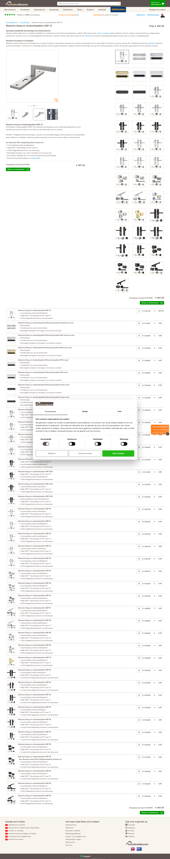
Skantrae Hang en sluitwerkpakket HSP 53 (34, 583)
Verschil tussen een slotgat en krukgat (22, 833)
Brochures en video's (16, 839)
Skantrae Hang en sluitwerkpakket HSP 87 (34, 732)
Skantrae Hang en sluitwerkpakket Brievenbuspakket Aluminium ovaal (45, 323)
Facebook (131, 825)
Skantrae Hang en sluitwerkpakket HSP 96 (34, 796)
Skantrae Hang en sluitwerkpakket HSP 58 (34, 620)
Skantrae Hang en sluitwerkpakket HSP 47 (34, 310)
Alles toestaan (118, 453)
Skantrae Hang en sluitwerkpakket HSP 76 (34, 657)
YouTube (131, 831)
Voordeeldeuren (12, 22)
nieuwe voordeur (103, 33)
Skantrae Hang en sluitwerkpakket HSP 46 (34, 558)
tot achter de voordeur (106, 15)
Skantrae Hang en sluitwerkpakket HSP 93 (34, 757)
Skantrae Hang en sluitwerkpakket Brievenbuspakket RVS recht (43, 372)
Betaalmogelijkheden (73, 833)
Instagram (131, 828)
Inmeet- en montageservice (76, 836)
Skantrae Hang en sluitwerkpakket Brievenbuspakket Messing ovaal (45, 347)
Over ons (69, 845)
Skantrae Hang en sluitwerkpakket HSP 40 (34, 509)
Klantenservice (153, 15)
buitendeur (151, 43)
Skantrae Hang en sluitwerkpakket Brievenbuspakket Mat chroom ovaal (46, 335)
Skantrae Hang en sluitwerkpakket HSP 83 (34, 707)
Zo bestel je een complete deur (19, 836)
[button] (28, 106)
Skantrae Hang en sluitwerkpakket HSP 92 (34, 744)
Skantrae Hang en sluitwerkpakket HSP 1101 (35, 471)
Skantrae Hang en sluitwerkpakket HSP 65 (34, 633)
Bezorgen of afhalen (73, 831)
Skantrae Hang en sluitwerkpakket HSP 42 (34, 533)
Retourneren (70, 842)
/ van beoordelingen (28, 15)
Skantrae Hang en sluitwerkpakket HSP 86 (34, 719)
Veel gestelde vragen (73, 839)
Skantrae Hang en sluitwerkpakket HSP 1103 (35, 496)
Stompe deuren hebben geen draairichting (23, 828)
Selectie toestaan (85, 453)
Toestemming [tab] (50, 412)
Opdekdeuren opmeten (16, 825)
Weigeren (52, 453)
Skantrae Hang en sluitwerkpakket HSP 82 (34, 695)
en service (69, 15)
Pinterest (131, 833)
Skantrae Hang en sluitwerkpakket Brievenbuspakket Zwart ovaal (43, 385)
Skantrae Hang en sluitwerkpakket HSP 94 (34, 771)
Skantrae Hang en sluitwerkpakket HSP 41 (34, 521)
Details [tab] (85, 412)
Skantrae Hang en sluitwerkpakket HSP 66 (34, 645)
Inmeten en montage (15, 831)
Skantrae (88, 36)
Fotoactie (131, 836)
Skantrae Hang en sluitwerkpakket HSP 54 (34, 595)
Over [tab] (120, 412)
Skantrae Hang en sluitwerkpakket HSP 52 (34, 571)
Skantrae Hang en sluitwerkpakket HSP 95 (34, 783)
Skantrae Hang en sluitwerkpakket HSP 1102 (35, 484)
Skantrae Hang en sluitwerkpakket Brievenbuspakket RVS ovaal (43, 360)
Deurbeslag (24, 22)
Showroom (141, 15)
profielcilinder (35, 158)
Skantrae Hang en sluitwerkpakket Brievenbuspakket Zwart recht (43, 397)
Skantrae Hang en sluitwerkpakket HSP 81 (34, 682)
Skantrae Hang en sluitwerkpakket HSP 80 (34, 670)
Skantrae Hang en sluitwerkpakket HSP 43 (34, 546)
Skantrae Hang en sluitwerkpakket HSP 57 (34, 608)
